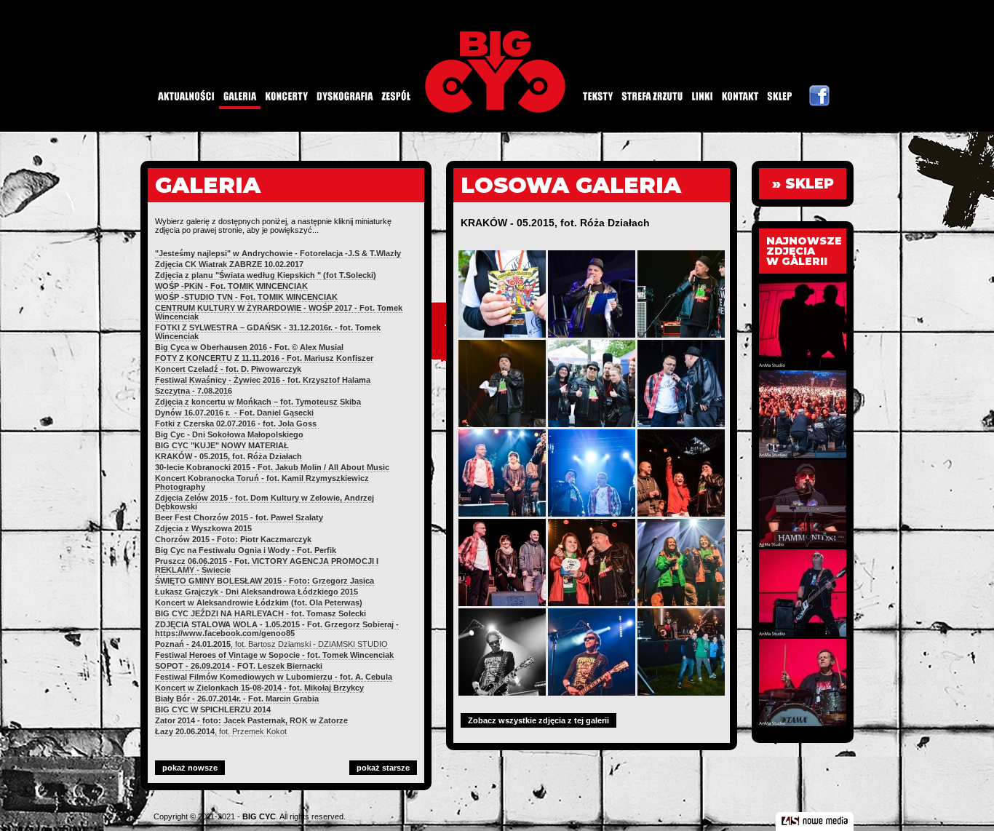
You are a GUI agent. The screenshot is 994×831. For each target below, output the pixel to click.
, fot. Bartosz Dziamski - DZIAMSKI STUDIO (271, 644)
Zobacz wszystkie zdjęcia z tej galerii (538, 720)
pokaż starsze (383, 767)
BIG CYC (259, 816)
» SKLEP (803, 183)
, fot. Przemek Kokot (221, 731)
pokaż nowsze (190, 767)
